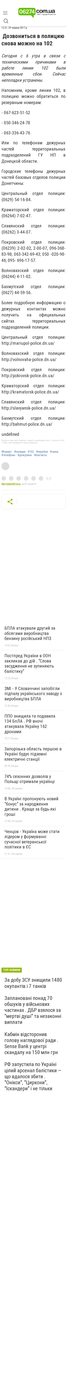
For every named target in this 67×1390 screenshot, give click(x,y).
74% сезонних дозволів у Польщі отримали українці (29, 779)
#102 (31, 451)
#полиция (19, 451)
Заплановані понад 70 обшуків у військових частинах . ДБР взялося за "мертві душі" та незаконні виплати (32, 1010)
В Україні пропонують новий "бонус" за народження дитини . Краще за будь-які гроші (31, 806)
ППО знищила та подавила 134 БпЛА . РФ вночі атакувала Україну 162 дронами (29, 723)
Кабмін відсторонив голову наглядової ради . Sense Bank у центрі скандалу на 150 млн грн (31, 1043)
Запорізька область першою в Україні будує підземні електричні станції (33, 754)
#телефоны (8, 455)
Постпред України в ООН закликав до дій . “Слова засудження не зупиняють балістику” (29, 663)
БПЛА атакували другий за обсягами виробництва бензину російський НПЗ (29, 633)
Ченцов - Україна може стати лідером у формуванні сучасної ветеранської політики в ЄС (32, 839)
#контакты (40, 455)
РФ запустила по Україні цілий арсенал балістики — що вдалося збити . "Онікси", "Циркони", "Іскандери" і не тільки (32, 1076)
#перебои (42, 451)
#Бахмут (6, 451)
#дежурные (24, 455)
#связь (54, 451)
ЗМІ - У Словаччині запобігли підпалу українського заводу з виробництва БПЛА (33, 693)
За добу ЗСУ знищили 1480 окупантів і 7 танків (33, 983)
